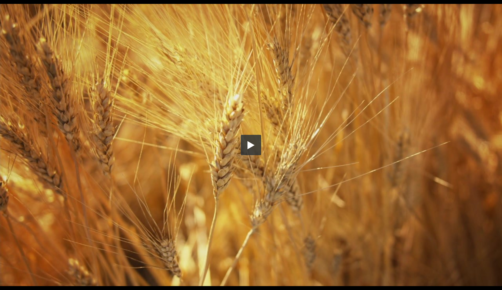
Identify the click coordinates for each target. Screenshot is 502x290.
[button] (251, 145)
